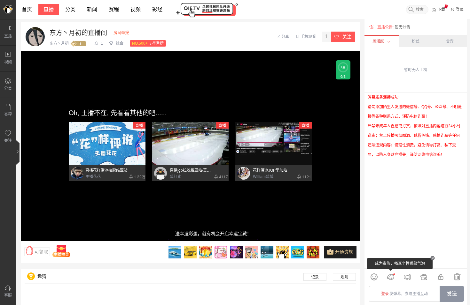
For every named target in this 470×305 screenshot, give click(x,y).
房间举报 (121, 33)
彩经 (157, 9)
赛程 (114, 9)
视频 (135, 9)
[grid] (415, 180)
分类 (70, 9)
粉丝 (415, 41)
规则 (344, 277)
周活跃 (378, 41)
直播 (48, 9)
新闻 (92, 9)
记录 (315, 277)
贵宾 (450, 41)
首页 (27, 9)
